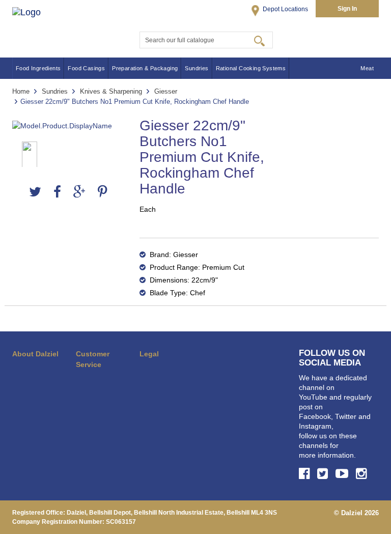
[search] (259, 40)
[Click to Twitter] (324, 473)
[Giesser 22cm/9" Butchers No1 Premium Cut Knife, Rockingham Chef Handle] (68, 126)
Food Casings (86, 68)
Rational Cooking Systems (251, 68)
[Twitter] (35, 192)
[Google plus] (79, 192)
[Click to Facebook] (306, 473)
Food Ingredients (38, 68)
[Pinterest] (102, 192)
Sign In (347, 8)
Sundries (196, 68)
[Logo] (37, 24)
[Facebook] (57, 192)
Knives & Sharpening (111, 91)
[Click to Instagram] (363, 473)
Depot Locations (284, 9)
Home (21, 91)
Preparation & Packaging (145, 68)
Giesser (165, 91)
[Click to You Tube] (343, 473)
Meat (367, 68)
